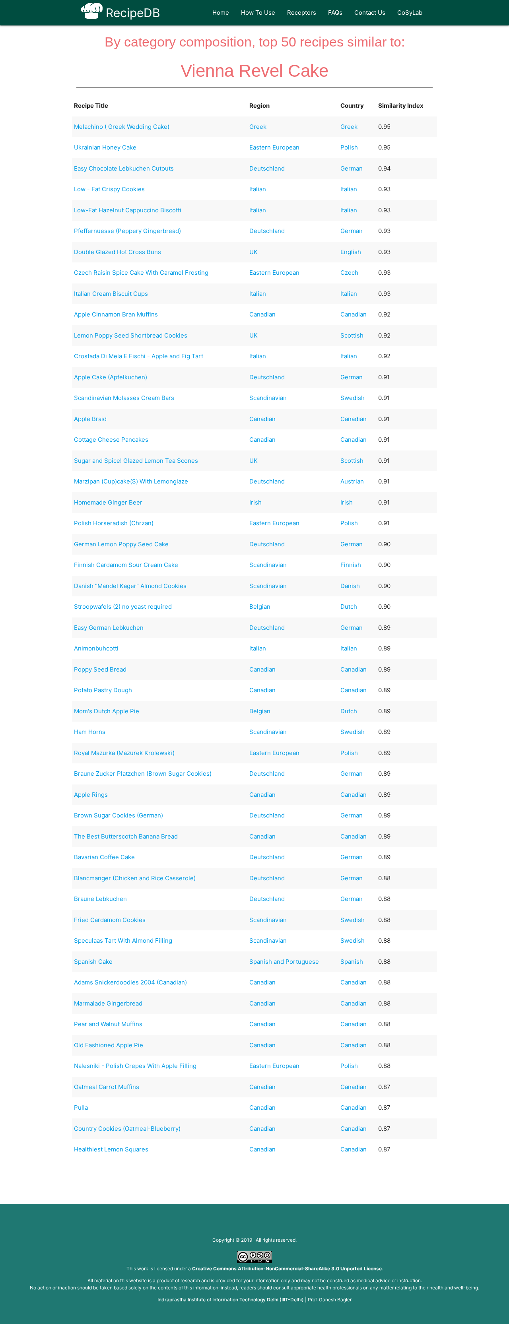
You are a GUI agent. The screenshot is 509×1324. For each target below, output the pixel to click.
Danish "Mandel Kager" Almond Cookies (130, 586)
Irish (255, 502)
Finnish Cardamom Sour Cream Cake (126, 565)
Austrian (352, 481)
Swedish (352, 398)
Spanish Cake (93, 961)
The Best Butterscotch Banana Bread (126, 836)
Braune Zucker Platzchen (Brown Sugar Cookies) (143, 773)
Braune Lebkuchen (100, 899)
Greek (257, 126)
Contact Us (369, 12)
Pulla (81, 1107)
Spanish (351, 961)
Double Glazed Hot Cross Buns (117, 252)
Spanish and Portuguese (284, 961)
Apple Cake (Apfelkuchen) (110, 377)
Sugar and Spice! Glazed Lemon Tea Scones (136, 460)
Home (220, 12)
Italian (257, 189)
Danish (350, 586)
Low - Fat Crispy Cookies (109, 189)
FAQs (335, 12)
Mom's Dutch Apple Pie (106, 711)
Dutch (348, 606)
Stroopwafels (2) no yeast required (123, 606)
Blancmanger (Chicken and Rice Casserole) (135, 878)
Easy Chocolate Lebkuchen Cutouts (124, 168)
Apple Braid (90, 419)
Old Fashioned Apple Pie (108, 1045)
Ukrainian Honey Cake (105, 147)
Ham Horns (89, 732)
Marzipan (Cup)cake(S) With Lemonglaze (131, 481)
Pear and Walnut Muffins (108, 1024)
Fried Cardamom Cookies (110, 920)
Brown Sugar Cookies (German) (118, 815)
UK (253, 252)
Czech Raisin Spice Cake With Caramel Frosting (141, 272)
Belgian (259, 606)
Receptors (301, 12)
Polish (349, 147)
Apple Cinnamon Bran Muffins (116, 314)
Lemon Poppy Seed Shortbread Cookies (130, 335)
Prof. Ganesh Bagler (330, 1300)
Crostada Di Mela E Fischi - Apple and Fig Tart (138, 356)
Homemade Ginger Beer (108, 502)
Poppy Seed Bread (100, 669)
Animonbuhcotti (96, 648)
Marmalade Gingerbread (108, 1003)
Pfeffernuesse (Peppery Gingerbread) (127, 231)
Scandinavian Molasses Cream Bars (124, 398)
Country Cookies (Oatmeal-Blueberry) (127, 1128)
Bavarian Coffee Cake (104, 857)
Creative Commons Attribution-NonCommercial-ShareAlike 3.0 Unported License (287, 1269)
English (350, 252)
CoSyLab (409, 12)
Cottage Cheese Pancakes (111, 439)
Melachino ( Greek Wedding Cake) (121, 126)
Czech (349, 272)
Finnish (350, 565)
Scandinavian (268, 398)
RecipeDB (131, 13)
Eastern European (274, 147)
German (351, 168)
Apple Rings (91, 794)
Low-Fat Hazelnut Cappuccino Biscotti (127, 210)
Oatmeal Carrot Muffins (106, 1087)
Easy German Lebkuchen (109, 627)
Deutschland (267, 168)
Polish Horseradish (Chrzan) (113, 523)
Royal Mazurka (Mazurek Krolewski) (124, 753)
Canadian (262, 314)
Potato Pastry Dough (103, 690)
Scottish (351, 335)
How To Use (258, 12)
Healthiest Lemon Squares (111, 1149)
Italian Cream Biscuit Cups (111, 293)
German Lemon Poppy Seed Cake (121, 544)
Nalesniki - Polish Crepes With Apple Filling (135, 1066)
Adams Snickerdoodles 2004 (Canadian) (130, 982)
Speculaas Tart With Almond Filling (123, 940)
